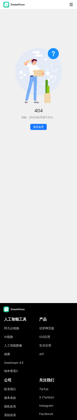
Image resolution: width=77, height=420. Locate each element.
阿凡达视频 (11, 328)
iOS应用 (44, 337)
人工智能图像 (13, 345)
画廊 (7, 354)
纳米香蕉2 (11, 371)
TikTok (44, 389)
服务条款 (10, 398)
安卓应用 (45, 345)
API (41, 354)
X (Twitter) (46, 397)
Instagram (46, 405)
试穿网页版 (46, 328)
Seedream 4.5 (14, 363)
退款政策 (10, 415)
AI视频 (8, 337)
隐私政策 (10, 406)
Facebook (46, 414)
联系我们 (10, 389)
